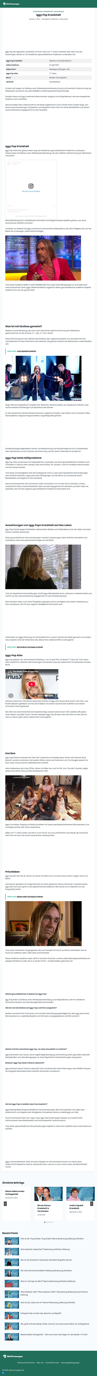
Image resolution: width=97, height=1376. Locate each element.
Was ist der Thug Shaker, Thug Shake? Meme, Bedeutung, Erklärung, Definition (52, 1239)
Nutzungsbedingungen (70, 1363)
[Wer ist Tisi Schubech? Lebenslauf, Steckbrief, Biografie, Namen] (12, 1262)
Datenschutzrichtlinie (26, 1363)
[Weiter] (91, 1203)
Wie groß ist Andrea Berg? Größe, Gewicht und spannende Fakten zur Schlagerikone (55, 1324)
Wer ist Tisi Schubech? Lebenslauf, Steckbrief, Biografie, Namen (46, 1260)
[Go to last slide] (5, 1203)
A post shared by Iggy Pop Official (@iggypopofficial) (31, 216)
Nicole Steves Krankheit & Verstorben (44, 1208)
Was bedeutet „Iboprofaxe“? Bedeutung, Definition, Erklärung (45, 1249)
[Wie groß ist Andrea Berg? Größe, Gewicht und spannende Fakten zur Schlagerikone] (12, 1326)
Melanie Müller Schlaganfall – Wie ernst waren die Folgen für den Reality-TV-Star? (54, 1334)
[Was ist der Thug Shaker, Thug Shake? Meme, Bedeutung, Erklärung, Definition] (12, 1241)
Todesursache (59, 11)
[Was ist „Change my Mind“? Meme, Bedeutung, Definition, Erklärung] (12, 1283)
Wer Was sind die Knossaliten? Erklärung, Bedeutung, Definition (46, 1270)
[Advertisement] (48, 36)
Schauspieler (38, 11)
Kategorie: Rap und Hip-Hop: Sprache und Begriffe (41, 1313)
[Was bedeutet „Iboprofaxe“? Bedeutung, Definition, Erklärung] (12, 1251)
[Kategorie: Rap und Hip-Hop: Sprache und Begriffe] (12, 1315)
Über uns (40, 1363)
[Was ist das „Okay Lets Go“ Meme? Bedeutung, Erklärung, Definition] (12, 1305)
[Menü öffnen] (93, 3)
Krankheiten (48, 11)
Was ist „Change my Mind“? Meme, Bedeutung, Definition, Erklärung (48, 1281)
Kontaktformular (52, 1363)
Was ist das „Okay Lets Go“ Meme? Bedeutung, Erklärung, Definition (48, 1302)
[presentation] (48, 1194)
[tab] (44, 1222)
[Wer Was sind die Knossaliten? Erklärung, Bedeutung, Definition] (12, 1273)
